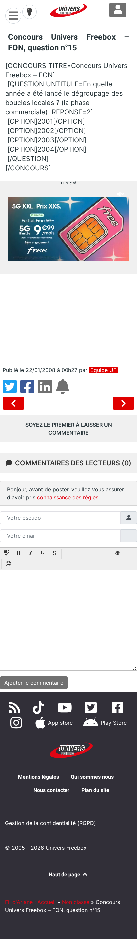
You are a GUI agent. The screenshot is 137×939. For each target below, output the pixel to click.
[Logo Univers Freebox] (68, 10)
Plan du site (95, 790)
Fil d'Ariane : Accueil (30, 902)
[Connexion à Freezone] (117, 10)
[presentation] (6, 553)
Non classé (75, 902)
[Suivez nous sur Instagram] (17, 722)
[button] (6, 554)
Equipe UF (103, 370)
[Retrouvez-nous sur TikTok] (40, 707)
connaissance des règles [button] (67, 497)
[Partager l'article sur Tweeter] (11, 390)
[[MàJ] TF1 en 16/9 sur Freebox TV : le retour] (123, 403)
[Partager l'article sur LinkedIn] (47, 390)
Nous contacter (51, 790)
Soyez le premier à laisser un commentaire (68, 428)
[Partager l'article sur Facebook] (29, 390)
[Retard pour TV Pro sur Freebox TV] (15, 403)
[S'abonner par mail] (63, 390)
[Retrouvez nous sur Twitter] (92, 707)
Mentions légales (38, 777)
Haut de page (65, 874)
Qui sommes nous (92, 777)
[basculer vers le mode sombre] (29, 12)
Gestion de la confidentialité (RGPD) (50, 823)
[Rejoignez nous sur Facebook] (119, 707)
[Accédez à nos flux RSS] (15, 707)
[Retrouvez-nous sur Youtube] (66, 707)
